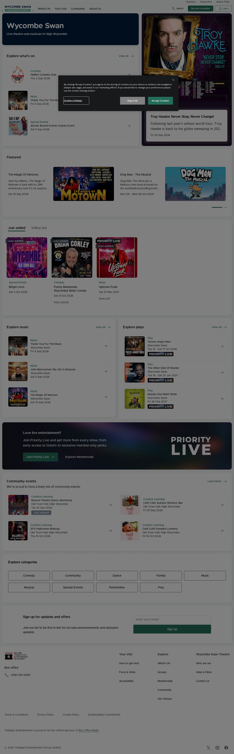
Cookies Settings (73, 100)
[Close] (173, 80)
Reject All (132, 100)
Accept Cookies (160, 100)
